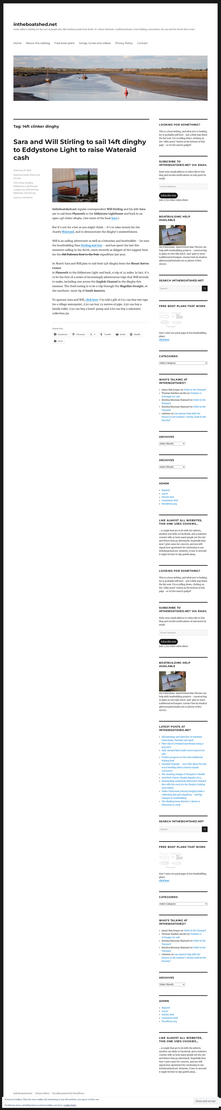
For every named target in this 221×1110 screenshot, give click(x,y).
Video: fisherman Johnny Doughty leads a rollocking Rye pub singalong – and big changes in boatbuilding (183, 794)
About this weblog (38, 43)
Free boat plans (65, 43)
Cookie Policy (70, 1105)
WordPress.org (169, 503)
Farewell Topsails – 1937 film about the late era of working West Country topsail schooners (184, 767)
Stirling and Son (91, 245)
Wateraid (68, 231)
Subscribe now (168, 195)
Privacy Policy (124, 43)
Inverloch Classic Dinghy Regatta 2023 (181, 777)
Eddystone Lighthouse (25, 186)
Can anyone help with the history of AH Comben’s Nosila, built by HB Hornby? (184, 417)
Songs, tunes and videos (95, 43)
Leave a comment (23, 197)
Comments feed (170, 500)
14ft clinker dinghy (23, 182)
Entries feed (168, 497)
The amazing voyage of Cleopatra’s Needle (183, 774)
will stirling (30, 193)
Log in (165, 493)
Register (166, 490)
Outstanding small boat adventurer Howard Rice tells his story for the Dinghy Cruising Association (184, 784)
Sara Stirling (32, 189)
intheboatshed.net (35, 24)
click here (92, 299)
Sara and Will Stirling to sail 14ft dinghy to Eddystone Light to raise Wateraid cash (79, 150)
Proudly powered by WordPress (68, 1093)
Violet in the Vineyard (195, 389)
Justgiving (19, 189)
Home (17, 43)
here (114, 218)
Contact (142, 43)
